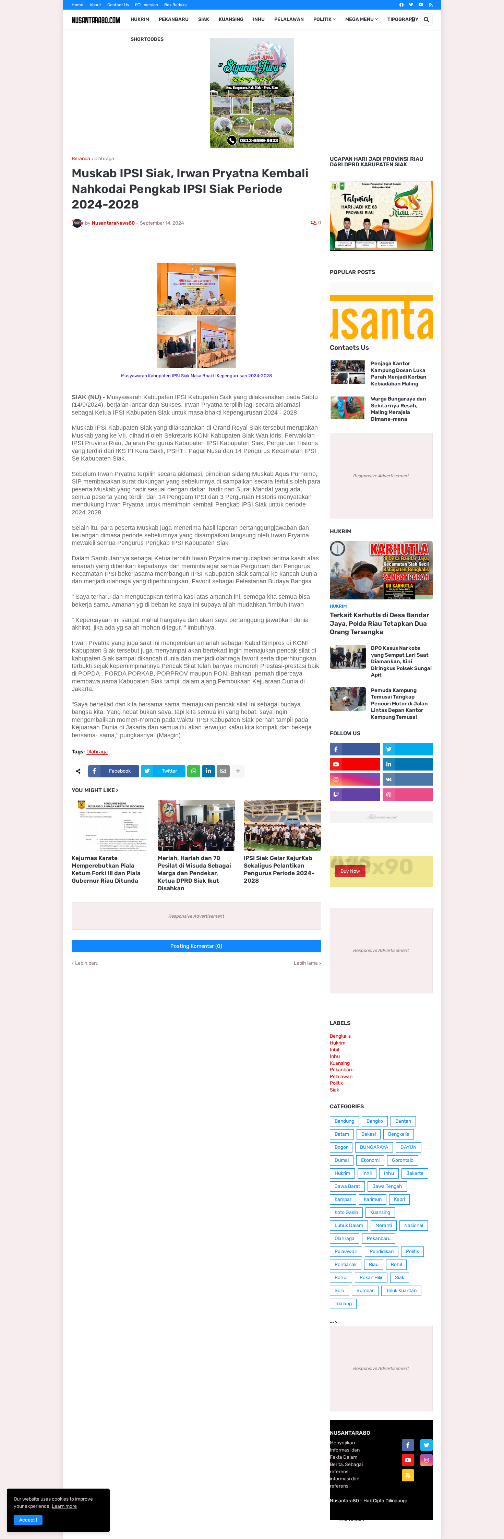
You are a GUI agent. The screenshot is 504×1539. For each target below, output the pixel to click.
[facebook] (401, 5)
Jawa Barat (347, 1186)
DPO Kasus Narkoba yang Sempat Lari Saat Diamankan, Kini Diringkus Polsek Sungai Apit (401, 661)
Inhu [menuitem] (259, 19)
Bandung (344, 1121)
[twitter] (411, 5)
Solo (339, 1290)
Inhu (335, 1056)
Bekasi (368, 1134)
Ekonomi (370, 1160)
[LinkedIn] (208, 771)
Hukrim (337, 1043)
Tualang (343, 1304)
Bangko (375, 1121)
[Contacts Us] (381, 311)
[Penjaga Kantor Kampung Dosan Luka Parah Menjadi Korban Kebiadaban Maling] (348, 372)
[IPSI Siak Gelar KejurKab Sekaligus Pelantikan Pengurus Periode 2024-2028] (282, 825)
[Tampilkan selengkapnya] (237, 771)
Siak (334, 1090)
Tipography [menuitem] (402, 19)
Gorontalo (402, 1160)
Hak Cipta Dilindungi (385, 1501)
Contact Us (118, 4)
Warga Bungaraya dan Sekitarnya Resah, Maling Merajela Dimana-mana (398, 409)
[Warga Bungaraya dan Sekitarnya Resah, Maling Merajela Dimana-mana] (348, 407)
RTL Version (146, 4)
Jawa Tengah (387, 1186)
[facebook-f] (408, 1445)
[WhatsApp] (193, 771)
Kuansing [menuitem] (231, 19)
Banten (403, 1121)
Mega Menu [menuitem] (359, 19)
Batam (342, 1134)
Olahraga (104, 158)
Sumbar (365, 1290)
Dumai (342, 1160)
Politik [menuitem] (322, 19)
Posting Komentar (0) (196, 946)
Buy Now (350, 871)
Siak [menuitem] (203, 19)
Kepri (399, 1199)
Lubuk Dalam (349, 1225)
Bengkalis (340, 1036)
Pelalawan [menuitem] (289, 19)
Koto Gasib (346, 1212)
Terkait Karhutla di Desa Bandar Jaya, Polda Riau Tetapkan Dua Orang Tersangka (379, 623)
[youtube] (421, 5)
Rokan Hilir (371, 1277)
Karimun (373, 1199)
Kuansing (340, 1063)
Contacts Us (349, 347)
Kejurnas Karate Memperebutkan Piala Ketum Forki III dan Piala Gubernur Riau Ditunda (106, 869)
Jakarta (414, 1173)
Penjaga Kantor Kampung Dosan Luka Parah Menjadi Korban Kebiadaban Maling (399, 373)
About (95, 4)
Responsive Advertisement (196, 916)
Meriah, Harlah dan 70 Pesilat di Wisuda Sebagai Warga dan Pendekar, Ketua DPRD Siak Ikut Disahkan (194, 873)
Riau (374, 1264)
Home (77, 4)
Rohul (341, 1277)
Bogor (341, 1147)
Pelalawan (341, 1076)
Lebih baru (86, 963)
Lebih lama (306, 963)
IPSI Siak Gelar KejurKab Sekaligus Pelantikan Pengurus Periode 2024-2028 (279, 869)
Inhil (334, 1050)
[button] (412, 19)
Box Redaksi (176, 4)
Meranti (383, 1225)
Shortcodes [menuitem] (147, 39)
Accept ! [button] (28, 1520)
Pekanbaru (341, 1070)
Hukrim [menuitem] (140, 19)
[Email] (223, 771)
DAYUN (408, 1147)
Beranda (81, 158)
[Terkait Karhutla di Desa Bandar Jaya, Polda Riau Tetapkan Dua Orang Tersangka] (381, 570)
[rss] (431, 5)
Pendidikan (382, 1251)
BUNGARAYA (374, 1147)
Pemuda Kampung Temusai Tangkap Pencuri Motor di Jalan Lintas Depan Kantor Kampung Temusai (399, 703)
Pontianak (346, 1264)
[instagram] (426, 1460)
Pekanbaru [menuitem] (174, 19)
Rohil (396, 1264)
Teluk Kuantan (401, 1290)
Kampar (343, 1199)
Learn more (64, 1506)
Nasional (413, 1225)
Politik (336, 1083)
